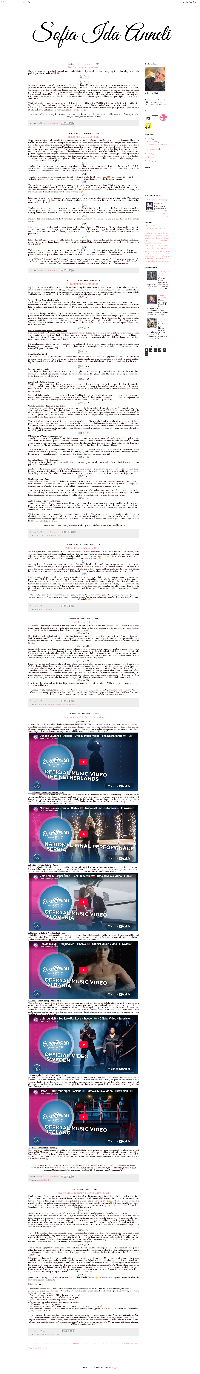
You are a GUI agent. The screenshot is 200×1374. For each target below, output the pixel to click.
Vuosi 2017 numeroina (162, 320)
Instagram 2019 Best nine (83, 136)
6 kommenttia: (53, 270)
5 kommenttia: (53, 701)
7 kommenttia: (53, 606)
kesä (162, 238)
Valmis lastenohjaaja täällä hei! (84, 548)
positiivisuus (149, 259)
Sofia (156, 204)
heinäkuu (153, 231)
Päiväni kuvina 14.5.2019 (83, 622)
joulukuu (157, 238)
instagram (148, 236)
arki (38, 704)
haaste (39, 1334)
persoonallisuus (149, 256)
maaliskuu (148, 251)
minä (52, 609)
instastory (159, 236)
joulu (167, 236)
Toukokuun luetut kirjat (84, 283)
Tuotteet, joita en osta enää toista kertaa (163, 273)
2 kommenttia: (53, 123)
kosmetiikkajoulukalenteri (153, 243)
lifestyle (44, 535)
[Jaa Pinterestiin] (72, 123)
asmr (150, 226)
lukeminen (50, 535)
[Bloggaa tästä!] (65, 123)
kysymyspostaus (164, 245)
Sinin (50, 160)
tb (156, 261)
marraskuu (156, 251)
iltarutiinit (166, 233)
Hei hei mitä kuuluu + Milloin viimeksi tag (84, 1192)
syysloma (152, 261)
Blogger (115, 1367)
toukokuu (58, 535)
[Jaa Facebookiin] (70, 123)
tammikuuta (154, 149)
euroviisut (40, 1180)
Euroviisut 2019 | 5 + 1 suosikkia (84, 717)
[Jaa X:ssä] (67, 123)
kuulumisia (40, 609)
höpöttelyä (44, 704)
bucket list (158, 228)
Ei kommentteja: (53, 532)
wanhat (166, 261)
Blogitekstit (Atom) (40, 1348)
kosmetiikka (164, 240)
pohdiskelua (165, 256)
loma (158, 249)
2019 (150, 153)
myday (64, 704)
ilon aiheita (158, 233)
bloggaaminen (149, 228)
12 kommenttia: (53, 1331)
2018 (150, 157)
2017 (150, 160)
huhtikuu (166, 231)
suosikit (147, 261)
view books (165, 216)
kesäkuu (166, 238)
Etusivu (76, 1344)
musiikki (147, 254)
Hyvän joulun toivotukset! (83, 67)
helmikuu (160, 231)
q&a (168, 259)
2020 (150, 138)
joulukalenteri (149, 238)
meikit (162, 251)
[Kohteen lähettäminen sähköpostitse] (62, 123)
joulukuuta (154, 141)
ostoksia (166, 254)
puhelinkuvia (71, 704)
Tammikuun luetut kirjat (162, 296)
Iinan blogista (122, 1205)
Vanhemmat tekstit (131, 1344)
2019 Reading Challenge (157, 199)
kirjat (39, 535)
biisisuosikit (165, 226)
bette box (157, 226)
